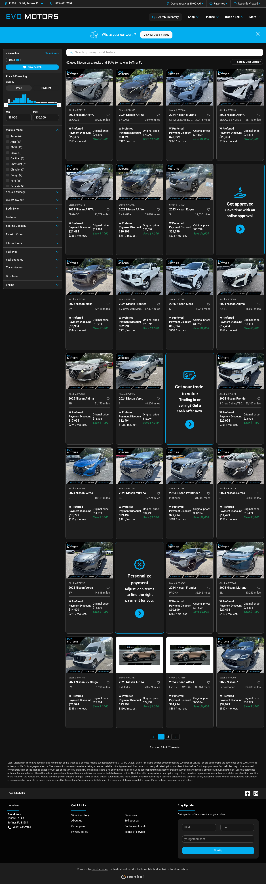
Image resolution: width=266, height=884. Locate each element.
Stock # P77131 (177, 488)
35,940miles (152, 119)
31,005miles (202, 498)
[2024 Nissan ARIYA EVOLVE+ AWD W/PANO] (189, 655)
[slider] (6, 105)
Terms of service (134, 831)
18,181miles (102, 498)
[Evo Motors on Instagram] (254, 793)
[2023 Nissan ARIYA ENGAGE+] (139, 182)
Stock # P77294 (77, 488)
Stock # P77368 (177, 677)
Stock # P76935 (127, 110)
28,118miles (253, 119)
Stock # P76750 (77, 299)
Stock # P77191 (177, 299)
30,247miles (102, 119)
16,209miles (152, 498)
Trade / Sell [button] (232, 17)
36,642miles (202, 592)
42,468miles (102, 309)
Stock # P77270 (227, 394)
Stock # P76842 (177, 583)
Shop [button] (191, 17)
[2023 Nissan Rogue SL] (189, 182)
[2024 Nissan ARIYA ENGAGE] (89, 87)
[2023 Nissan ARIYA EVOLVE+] (139, 655)
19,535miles (202, 214)
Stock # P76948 (227, 583)
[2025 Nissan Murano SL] (240, 560)
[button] (25, 3)
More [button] (252, 17)
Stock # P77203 (227, 677)
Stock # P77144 (177, 110)
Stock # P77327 (77, 110)
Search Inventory (168, 17)
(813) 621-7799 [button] (63, 3)
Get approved (79, 826)
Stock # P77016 (77, 204)
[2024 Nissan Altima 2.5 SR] (240, 276)
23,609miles (152, 687)
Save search (35, 67)
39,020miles (152, 214)
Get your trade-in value (156, 34)
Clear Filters (52, 53)
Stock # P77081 (77, 394)
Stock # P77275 (227, 488)
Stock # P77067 (127, 204)
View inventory (80, 815)
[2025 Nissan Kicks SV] (89, 276)
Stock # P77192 (77, 583)
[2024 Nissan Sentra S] (240, 466)
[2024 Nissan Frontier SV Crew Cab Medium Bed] (139, 276)
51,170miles (102, 403)
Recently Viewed (248, 3)
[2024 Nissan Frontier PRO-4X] (189, 560)
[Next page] (176, 737)
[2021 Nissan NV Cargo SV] (89, 655)
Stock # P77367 (127, 677)
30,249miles (253, 592)
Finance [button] (209, 17)
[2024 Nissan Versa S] (139, 371)
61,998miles (102, 687)
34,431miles (253, 687)
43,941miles (202, 309)
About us (76, 820)
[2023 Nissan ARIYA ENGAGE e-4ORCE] (240, 87)
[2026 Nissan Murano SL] (139, 466)
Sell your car (132, 820)
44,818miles (102, 592)
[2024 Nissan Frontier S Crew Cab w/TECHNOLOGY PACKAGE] (240, 371)
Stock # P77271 (127, 299)
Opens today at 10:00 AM (186, 3)
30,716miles (202, 119)
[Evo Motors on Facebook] (246, 793)
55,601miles (253, 309)
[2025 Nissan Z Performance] (240, 655)
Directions (130, 815)
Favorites (219, 3)
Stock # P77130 (227, 110)
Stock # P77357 (127, 488)
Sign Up (218, 850)
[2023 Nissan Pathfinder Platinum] (189, 466)
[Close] (257, 34)
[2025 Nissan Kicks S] (189, 276)
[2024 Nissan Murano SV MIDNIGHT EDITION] (189, 87)
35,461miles (202, 687)
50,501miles (253, 498)
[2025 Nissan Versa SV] (89, 560)
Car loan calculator (135, 826)
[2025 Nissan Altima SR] (89, 371)
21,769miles (102, 214)
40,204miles (152, 403)
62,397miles (152, 309)
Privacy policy (79, 831)
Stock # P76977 (127, 394)
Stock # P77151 (77, 677)
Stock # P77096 (227, 299)
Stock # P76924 (177, 204)
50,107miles (253, 403)
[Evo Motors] (32, 17)
